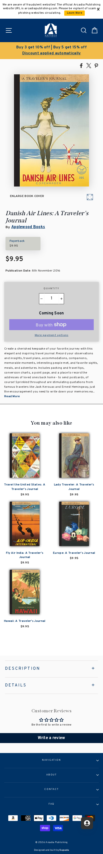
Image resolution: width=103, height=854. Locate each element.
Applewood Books (28, 227)
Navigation (51, 760)
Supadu (64, 850)
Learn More (74, 13)
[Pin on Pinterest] (96, 65)
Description (22, 668)
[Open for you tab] (87, 823)
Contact (51, 789)
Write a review (51, 738)
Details (15, 685)
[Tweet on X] (88, 65)
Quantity (51, 288)
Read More (12, 396)
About (51, 774)
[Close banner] (98, 9)
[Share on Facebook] (81, 65)
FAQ (51, 804)
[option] (51, 51)
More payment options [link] (51, 335)
